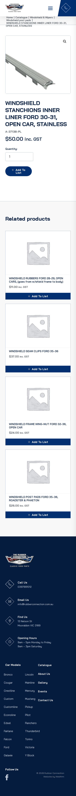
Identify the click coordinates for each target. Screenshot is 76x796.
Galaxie (8, 755)
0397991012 (25, 586)
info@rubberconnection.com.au (35, 604)
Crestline (9, 690)
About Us (44, 674)
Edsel (7, 723)
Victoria (29, 747)
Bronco (8, 674)
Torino (29, 739)
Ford (6, 747)
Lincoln (29, 674)
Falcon (8, 739)
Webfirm (60, 776)
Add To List (20, 171)
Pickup (29, 707)
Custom (8, 698)
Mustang (30, 698)
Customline (11, 707)
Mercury (30, 690)
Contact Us (45, 700)
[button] (65, 41)
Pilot (28, 715)
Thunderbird (32, 731)
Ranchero (31, 723)
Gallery (43, 682)
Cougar (8, 682)
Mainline (30, 682)
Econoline (10, 715)
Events (42, 691)
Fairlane (8, 731)
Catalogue (45, 665)
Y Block (29, 755)
